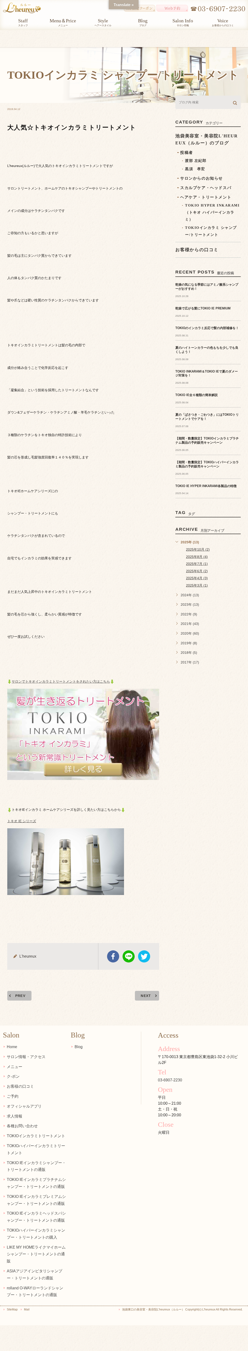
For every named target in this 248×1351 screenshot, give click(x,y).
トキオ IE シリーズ (21, 821)
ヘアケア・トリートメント (205, 197)
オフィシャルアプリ (24, 1106)
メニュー (14, 1067)
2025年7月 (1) (197, 564)
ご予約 (12, 1096)
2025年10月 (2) (198, 549)
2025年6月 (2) (197, 571)
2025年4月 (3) (197, 578)
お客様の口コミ (20, 1086)
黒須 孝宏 (195, 169)
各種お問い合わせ (22, 1126)
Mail (27, 1309)
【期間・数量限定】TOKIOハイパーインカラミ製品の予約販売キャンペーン (207, 464)
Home (12, 1047)
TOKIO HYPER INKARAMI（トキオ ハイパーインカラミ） (212, 212)
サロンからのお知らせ (201, 178)
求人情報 (14, 1116)
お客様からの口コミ (196, 249)
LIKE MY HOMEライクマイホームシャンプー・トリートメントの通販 (36, 1254)
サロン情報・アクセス (26, 1057)
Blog (79, 1047)
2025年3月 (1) (197, 585)
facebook (113, 956)
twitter (144, 956)
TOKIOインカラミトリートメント (36, 1136)
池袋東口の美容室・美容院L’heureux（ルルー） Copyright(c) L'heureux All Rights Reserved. (182, 1309)
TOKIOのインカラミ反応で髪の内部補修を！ (207, 328)
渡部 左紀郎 (195, 161)
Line (129, 956)
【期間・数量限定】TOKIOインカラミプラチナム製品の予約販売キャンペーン (207, 440)
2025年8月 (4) (197, 557)
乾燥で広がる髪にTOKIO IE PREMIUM (203, 308)
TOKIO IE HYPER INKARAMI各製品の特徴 (206, 486)
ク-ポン (13, 1076)
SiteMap (12, 1309)
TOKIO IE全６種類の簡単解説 (196, 395)
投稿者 (186, 152)
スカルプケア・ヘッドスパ (205, 188)
